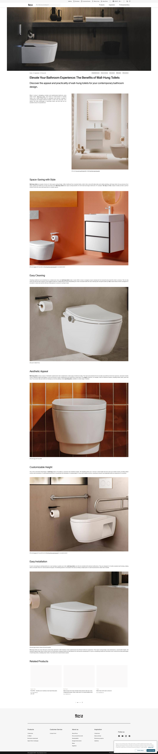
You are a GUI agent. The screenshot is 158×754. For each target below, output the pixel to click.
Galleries (96, 740)
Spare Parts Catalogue (33, 740)
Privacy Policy (112, 752)
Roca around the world (77, 735)
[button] (37, 5)
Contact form (53, 733)
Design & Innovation (76, 740)
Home (31, 73)
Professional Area (124, 5)
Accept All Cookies (150, 750)
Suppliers (74, 745)
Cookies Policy (150, 747)
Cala (97, 689)
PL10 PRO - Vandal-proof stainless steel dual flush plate (44, 690)
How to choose (104, 72)
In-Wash (29, 735)
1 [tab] (77, 702)
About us (75, 729)
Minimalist (119, 72)
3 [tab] (80, 702)
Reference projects (99, 738)
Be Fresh (66, 689)
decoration (112, 72)
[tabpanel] (46, 681)
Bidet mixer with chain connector (104, 690)
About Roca (75, 733)
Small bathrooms (95, 72)
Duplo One (33, 689)
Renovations (125, 72)
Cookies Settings (140, 750)
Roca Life (43, 73)
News (73, 743)
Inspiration (112, 5)
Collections (30, 733)
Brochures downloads (33, 738)
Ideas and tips (97, 735)
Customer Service (56, 729)
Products (101, 5)
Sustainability (75, 738)
